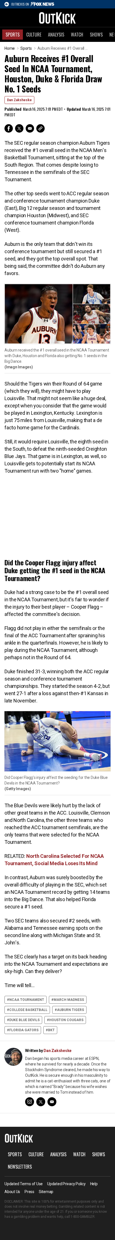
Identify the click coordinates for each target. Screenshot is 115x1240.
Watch (77, 34)
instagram (29, 1101)
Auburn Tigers (70, 1010)
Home (9, 48)
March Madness (69, 1000)
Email (30, 128)
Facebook (8, 128)
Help (94, 1184)
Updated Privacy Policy (66, 1184)
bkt (51, 1030)
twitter (40, 1101)
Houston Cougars (66, 1020)
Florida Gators (24, 1030)
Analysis (56, 34)
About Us (12, 1191)
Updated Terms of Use (23, 1184)
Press (29, 1191)
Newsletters (20, 1166)
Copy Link (40, 128)
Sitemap (46, 1191)
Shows (96, 34)
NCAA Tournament (26, 1000)
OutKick (57, 18)
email (51, 1101)
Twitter (19, 128)
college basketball (28, 1010)
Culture (33, 34)
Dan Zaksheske (19, 100)
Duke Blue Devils (24, 1020)
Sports (13, 34)
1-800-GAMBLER (83, 1217)
